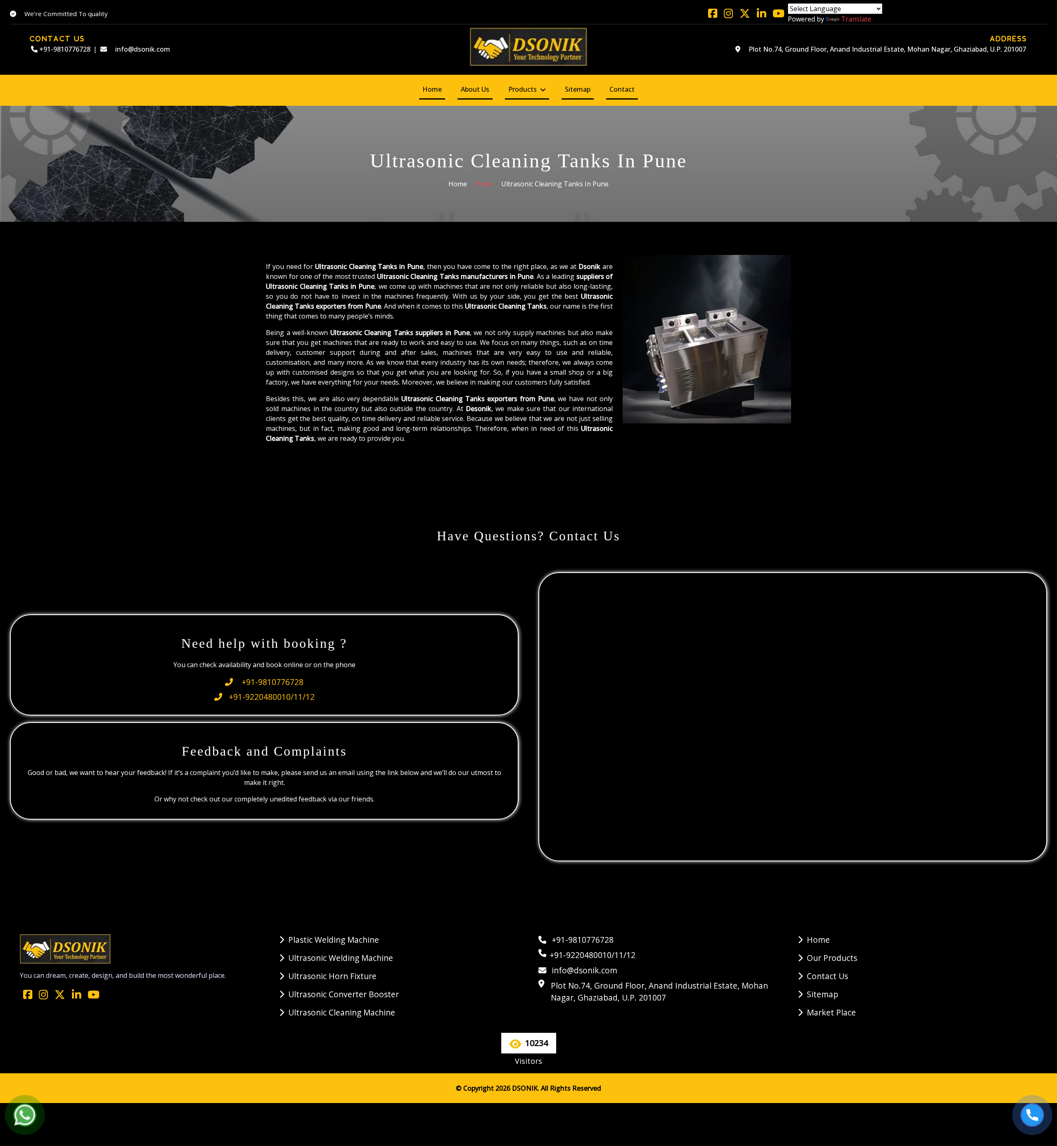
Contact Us (827, 976)
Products (522, 89)
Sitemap (577, 89)
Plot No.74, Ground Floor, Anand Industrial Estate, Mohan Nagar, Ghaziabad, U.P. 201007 (886, 49)
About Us (475, 89)
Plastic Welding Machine (333, 939)
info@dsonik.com (142, 49)
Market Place (831, 1012)
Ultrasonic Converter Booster (343, 994)
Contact (622, 89)
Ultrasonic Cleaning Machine (341, 1012)
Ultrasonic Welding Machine (340, 957)
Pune (484, 183)
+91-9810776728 (64, 49)
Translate (856, 19)
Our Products (832, 957)
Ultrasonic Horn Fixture (332, 976)
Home (432, 89)
